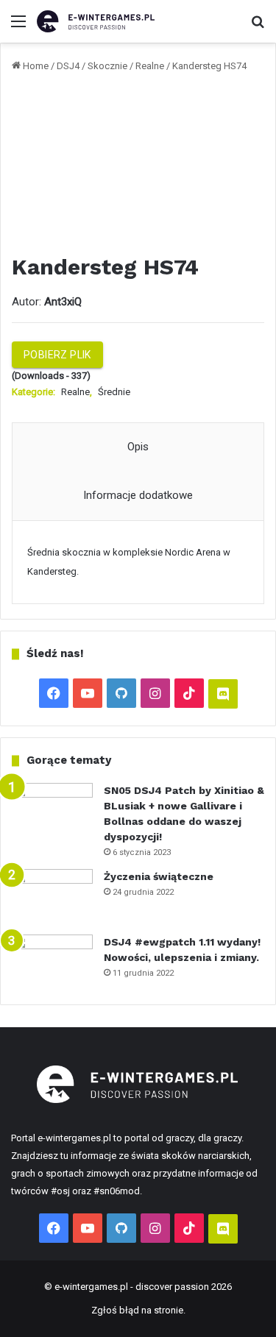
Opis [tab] (138, 446)
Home (36, 65)
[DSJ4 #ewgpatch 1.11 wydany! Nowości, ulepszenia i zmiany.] (52, 962)
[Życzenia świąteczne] (52, 896)
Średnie (114, 391)
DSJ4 (68, 65)
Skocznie (107, 65)
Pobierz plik (57, 355)
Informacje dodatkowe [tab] (138, 495)
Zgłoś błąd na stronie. (138, 1310)
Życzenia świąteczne (158, 876)
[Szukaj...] (257, 26)
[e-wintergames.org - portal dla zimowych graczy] (96, 21)
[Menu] (18, 26)
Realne (149, 65)
